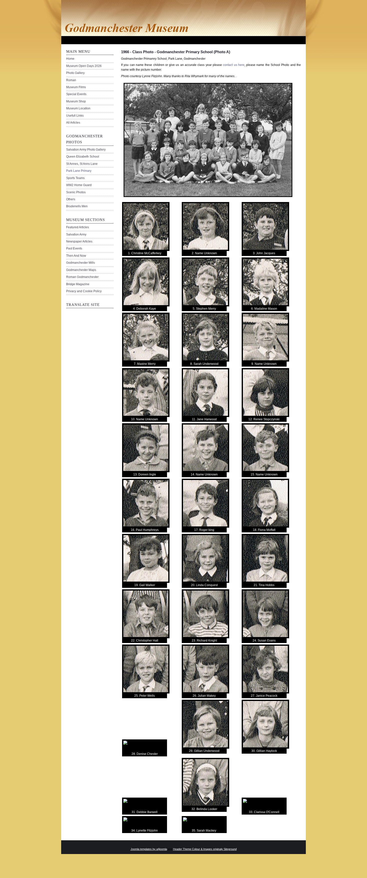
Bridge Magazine (77, 284)
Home (70, 58)
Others (70, 199)
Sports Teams (75, 178)
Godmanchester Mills (80, 262)
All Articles (73, 122)
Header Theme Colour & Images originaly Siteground (205, 849)
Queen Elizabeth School (82, 156)
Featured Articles (77, 227)
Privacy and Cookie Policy (84, 291)
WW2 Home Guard (79, 185)
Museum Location (78, 108)
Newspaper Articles (79, 241)
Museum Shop (76, 101)
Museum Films (76, 87)
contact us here (233, 65)
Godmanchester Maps (81, 270)
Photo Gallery (75, 73)
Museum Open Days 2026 (84, 66)
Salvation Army (76, 234)
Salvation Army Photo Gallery (86, 149)
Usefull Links (75, 115)
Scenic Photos (76, 192)
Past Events (74, 248)
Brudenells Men (77, 206)
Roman (71, 80)
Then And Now (76, 255)
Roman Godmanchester (82, 277)
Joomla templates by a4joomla (149, 849)
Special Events (76, 94)
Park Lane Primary (78, 171)
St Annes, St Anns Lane (82, 164)
